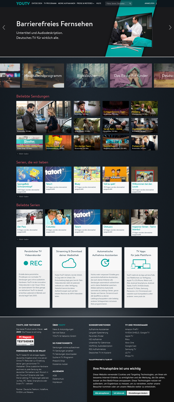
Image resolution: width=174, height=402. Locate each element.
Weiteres (85, 3)
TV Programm (50, 3)
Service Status (59, 332)
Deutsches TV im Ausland (100, 352)
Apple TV (129, 336)
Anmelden (149, 3)
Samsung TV (130, 349)
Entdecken (37, 3)
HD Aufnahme (95, 339)
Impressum (57, 382)
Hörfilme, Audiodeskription (100, 346)
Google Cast (130, 346)
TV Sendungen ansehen (63, 350)
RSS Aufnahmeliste (97, 349)
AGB (55, 375)
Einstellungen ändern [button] (138, 393)
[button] (156, 3)
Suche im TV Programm (63, 357)
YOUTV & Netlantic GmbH (64, 336)
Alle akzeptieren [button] (102, 393)
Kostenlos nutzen (60, 364)
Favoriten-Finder (96, 336)
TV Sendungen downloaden (65, 354)
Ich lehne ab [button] (119, 393)
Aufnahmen (66, 3)
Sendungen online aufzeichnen (66, 347)
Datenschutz (58, 378)
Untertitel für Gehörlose (99, 342)
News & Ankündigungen (63, 329)
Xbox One (129, 342)
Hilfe (98, 3)
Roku (127, 339)
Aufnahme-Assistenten (99, 329)
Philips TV (129, 356)
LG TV (127, 352)
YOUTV (23, 3)
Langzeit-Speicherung (98, 332)
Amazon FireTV (131, 329)
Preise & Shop (59, 360)
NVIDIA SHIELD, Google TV (137, 332)
